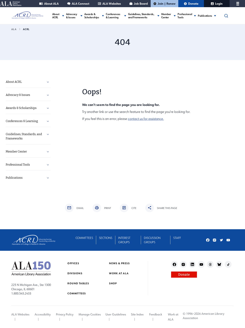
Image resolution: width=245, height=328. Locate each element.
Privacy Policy (64, 314)
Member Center (166, 16)
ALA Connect (80, 3)
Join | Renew (166, 3)
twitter (221, 240)
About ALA (51, 3)
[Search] (226, 16)
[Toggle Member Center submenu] (175, 15)
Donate (193, 3)
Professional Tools (185, 16)
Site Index (137, 314)
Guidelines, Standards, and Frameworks (141, 16)
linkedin (192, 264)
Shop (113, 283)
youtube (228, 240)
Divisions (74, 273)
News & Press (119, 263)
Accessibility (43, 314)
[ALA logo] (31, 268)
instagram (214, 240)
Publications (205, 15)
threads (210, 264)
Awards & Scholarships (91, 16)
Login (219, 3)
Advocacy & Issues (71, 16)
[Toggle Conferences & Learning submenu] (125, 15)
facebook (207, 240)
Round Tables (78, 283)
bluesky (219, 264)
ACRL (26, 29)
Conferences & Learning (113, 16)
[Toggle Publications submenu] (215, 15)
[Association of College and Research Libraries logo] (27, 15)
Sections (105, 238)
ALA (14, 29)
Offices (73, 263)
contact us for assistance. (146, 119)
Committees (84, 238)
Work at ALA (119, 273)
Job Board (141, 3)
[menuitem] (28, 82)
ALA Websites (111, 3)
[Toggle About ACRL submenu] (63, 15)
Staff (177, 238)
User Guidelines (115, 314)
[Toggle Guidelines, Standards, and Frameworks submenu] (158, 15)
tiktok (228, 264)
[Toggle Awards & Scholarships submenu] (103, 15)
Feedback (155, 314)
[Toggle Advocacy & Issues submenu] (81, 15)
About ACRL (55, 16)
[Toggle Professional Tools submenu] (195, 15)
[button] (48, 82)
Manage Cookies (90, 314)
